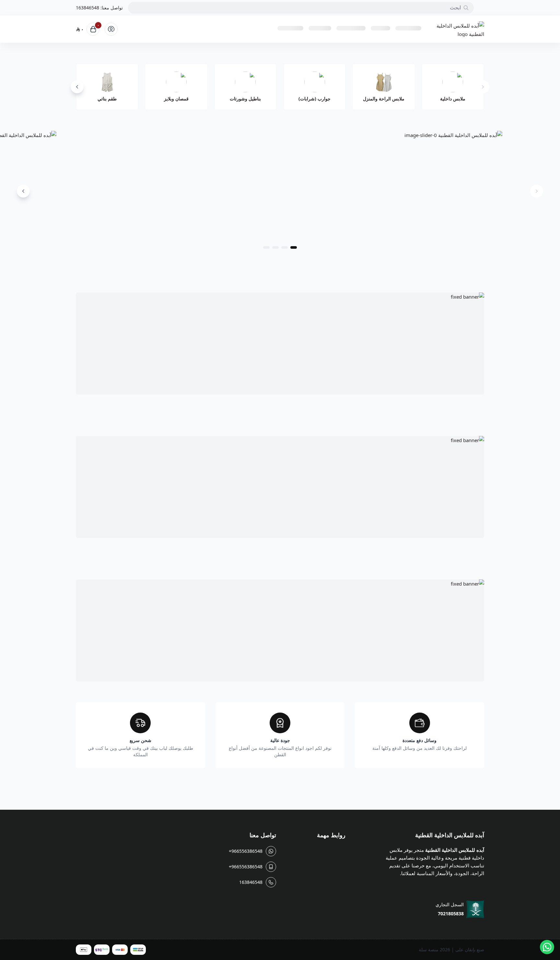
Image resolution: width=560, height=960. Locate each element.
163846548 (87, 8)
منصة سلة (428, 949)
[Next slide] (77, 86)
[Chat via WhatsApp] (547, 947)
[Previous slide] (482, 86)
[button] (293, 247)
